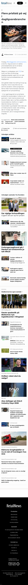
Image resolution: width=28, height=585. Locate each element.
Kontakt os (14, 547)
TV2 (20, 71)
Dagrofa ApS (9, 121)
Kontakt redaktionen (14, 545)
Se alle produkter (14, 522)
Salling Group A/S (10, 123)
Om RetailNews (14, 553)
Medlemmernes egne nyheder (11, 292)
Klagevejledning (14, 535)
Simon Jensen (9, 54)
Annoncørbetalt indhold (14, 537)
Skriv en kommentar (21, 128)
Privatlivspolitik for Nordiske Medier (14, 529)
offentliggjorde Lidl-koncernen (16, 62)
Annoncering (14, 519)
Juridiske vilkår (14, 532)
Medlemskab (14, 517)
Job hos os (14, 550)
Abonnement (14, 514)
